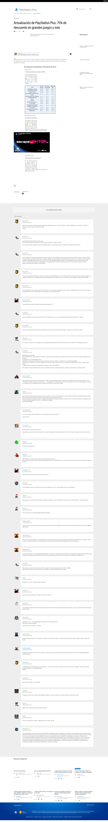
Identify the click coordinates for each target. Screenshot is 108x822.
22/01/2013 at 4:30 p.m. (27, 635)
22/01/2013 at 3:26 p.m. (27, 579)
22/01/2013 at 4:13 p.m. (27, 618)
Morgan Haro (20, 53)
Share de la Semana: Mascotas (19, 771)
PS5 (15, 13)
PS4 (18, 13)
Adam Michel (18, 796)
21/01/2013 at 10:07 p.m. (27, 352)
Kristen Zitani (39, 773)
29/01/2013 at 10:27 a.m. (27, 717)
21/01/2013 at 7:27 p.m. (27, 222)
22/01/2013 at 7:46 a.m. (27, 550)
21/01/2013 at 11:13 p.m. (27, 426)
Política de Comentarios (57, 816)
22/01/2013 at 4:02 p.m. (27, 591)
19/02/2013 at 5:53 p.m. (27, 730)
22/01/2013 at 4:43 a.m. (27, 522)
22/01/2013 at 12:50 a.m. (27, 443)
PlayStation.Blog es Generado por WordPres (73, 816)
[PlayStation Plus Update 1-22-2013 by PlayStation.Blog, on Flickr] (40, 181)
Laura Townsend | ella (20, 773)
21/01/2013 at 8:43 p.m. (27, 238)
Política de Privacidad (47, 816)
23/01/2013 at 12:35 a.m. (27, 679)
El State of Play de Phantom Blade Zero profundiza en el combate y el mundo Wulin (83, 771)
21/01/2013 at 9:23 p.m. (27, 273)
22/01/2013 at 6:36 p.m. (27, 649)
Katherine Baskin (80, 796)
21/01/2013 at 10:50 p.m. (27, 393)
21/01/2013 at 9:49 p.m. (27, 314)
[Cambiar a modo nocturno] (77, 9)
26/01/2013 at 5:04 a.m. (27, 692)
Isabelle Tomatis (60, 774)
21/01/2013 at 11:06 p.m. (27, 411)
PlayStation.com (29, 816)
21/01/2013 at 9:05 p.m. (27, 254)
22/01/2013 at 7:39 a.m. (27, 536)
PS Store (29, 13)
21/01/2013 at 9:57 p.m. (27, 326)
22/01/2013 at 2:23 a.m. (27, 484)
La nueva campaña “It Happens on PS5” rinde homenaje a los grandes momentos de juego (63, 771)
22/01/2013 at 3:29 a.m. (27, 497)
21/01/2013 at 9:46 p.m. (27, 287)
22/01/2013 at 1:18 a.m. (26, 456)
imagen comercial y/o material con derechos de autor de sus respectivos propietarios (59, 812)
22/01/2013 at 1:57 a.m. (27, 471)
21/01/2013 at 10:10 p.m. (27, 377)
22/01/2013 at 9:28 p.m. (27, 663)
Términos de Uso (37, 816)
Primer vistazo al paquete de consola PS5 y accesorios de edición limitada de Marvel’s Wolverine (62, 793)
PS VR (21, 13)
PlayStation (27, 9)
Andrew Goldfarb (39, 795)
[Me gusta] (18, 777)
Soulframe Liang (80, 774)
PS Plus (24, 13)
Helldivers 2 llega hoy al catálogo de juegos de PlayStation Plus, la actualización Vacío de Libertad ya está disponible (84, 793)
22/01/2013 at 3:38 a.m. (27, 509)
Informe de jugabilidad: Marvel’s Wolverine (42, 771)
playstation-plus (16, 191)
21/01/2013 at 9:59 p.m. (27, 339)
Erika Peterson (59, 796)
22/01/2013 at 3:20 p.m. (27, 565)
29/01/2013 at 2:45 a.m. (27, 704)
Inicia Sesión (82, 9)
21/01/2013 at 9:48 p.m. (27, 301)
